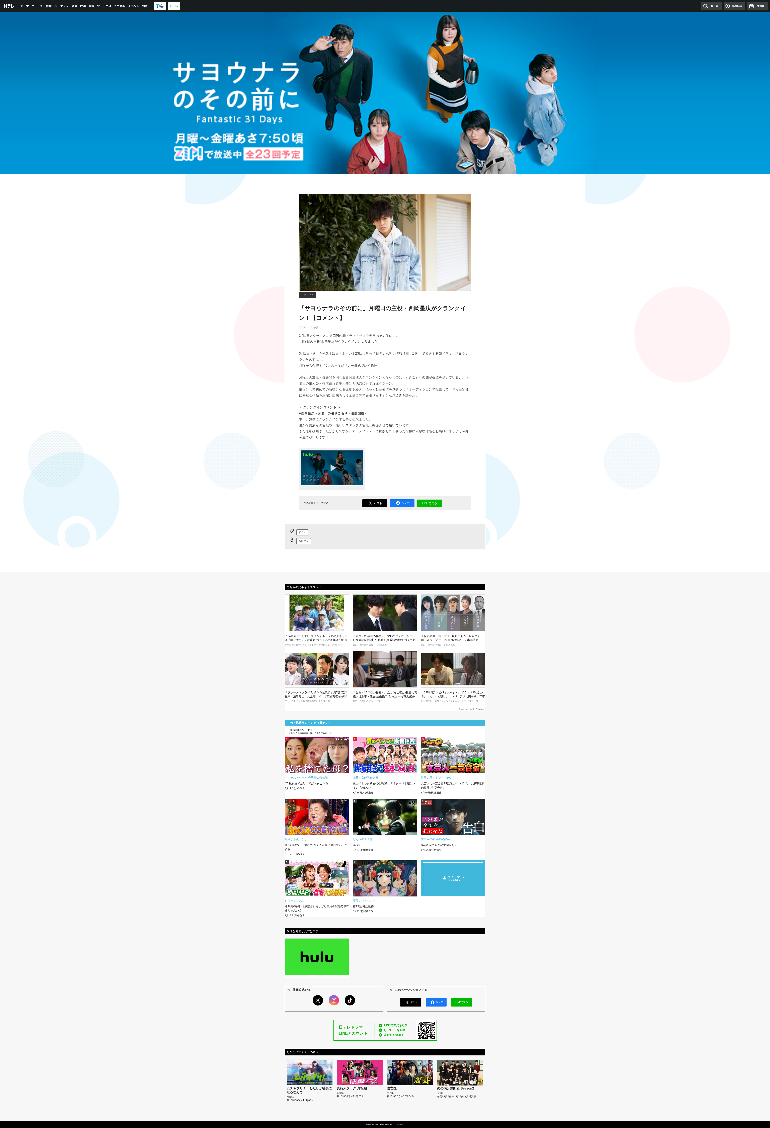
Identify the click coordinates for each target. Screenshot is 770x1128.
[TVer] (160, 6)
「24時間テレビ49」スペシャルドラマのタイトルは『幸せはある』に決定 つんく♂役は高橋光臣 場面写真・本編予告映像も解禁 (316, 639)
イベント (134, 6)
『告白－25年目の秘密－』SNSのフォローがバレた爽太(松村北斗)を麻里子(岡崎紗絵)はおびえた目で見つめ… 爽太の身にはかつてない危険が (384, 639)
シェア (405, 503)
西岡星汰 (304, 541)
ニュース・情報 (41, 6)
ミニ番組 (120, 6)
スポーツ (94, 6)
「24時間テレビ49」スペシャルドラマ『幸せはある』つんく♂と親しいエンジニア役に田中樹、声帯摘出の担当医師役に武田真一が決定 (453, 696)
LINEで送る (429, 503)
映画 (83, 6)
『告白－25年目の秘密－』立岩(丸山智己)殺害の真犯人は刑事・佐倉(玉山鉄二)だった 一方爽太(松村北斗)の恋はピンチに (385, 696)
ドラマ (24, 6)
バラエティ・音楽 (66, 6)
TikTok (350, 1000)
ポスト (378, 503)
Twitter (318, 1000)
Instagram (334, 1000)
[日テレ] (9, 6)
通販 (145, 6)
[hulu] (174, 6)
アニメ (107, 6)
